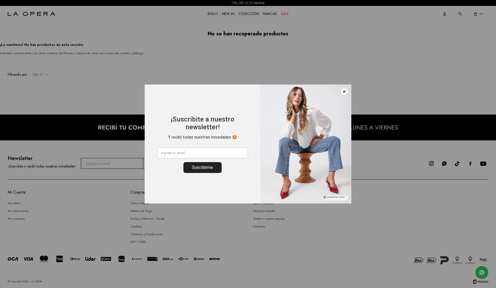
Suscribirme (202, 167)
